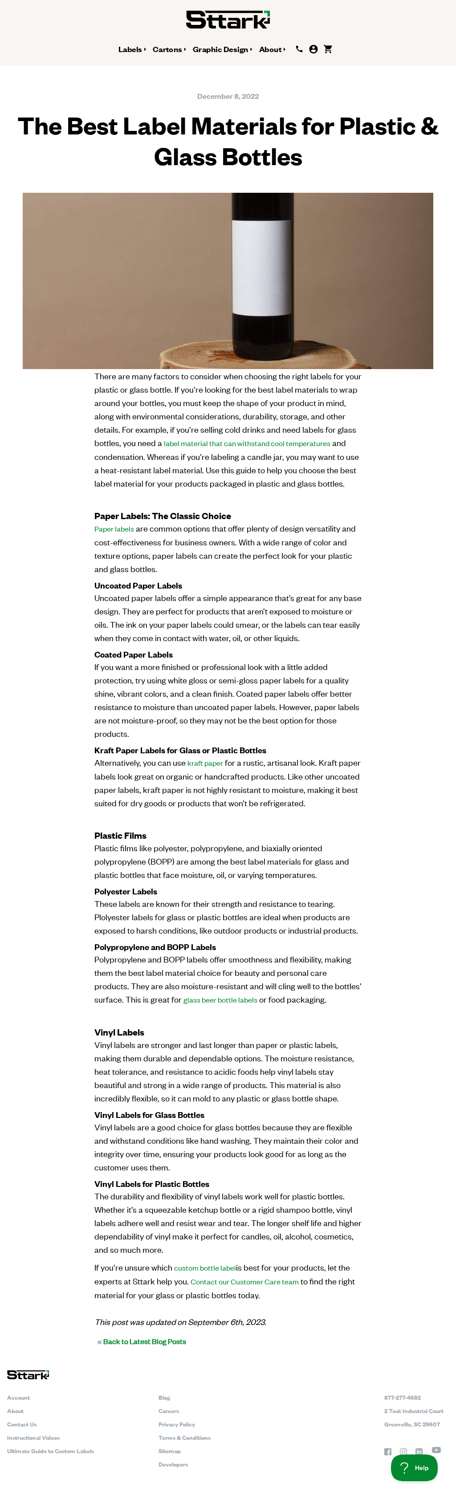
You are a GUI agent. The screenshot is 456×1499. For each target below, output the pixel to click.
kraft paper (205, 763)
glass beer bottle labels (220, 999)
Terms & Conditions (185, 1437)
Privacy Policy (177, 1423)
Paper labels (114, 528)
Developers (173, 1463)
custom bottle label (205, 1267)
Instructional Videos (33, 1437)
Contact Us (22, 1423)
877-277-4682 (402, 1397)
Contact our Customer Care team (245, 1281)
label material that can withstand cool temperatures (247, 443)
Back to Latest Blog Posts (141, 1341)
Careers (169, 1410)
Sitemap (170, 1450)
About (15, 1410)
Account (18, 1397)
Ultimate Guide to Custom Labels (50, 1450)
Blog (164, 1397)
